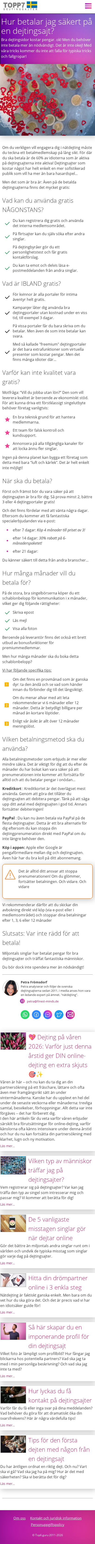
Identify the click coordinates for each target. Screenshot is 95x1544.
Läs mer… (7, 1146)
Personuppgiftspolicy (47, 1524)
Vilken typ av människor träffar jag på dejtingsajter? (60, 1170)
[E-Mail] (70, 1017)
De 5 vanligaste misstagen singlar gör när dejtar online (57, 1228)
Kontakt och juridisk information (56, 1518)
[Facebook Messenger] (47, 1017)
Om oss (19, 1518)
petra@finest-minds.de (43, 1001)
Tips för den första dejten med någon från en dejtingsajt (59, 1449)
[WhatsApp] (25, 1017)
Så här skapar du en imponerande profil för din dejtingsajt (58, 1336)
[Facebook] (36, 1017)
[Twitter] (58, 1017)
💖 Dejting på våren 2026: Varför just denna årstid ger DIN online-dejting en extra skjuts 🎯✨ (60, 1055)
